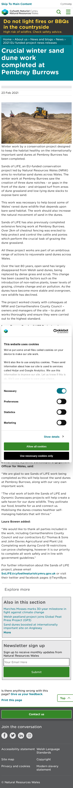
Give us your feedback (26, 694)
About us (21, 39)
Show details (51, 436)
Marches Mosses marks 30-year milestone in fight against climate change (35, 610)
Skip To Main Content (16, 3)
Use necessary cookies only (36, 455)
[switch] (61, 401)
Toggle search (58, 12)
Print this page (11, 700)
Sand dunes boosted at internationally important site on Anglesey (31, 626)
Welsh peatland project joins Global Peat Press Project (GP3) (33, 618)
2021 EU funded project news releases (30, 42)
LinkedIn (21, 735)
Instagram (29, 735)
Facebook (4, 735)
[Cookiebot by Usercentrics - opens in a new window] (59, 331)
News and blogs (41, 39)
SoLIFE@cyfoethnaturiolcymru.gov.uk (28, 573)
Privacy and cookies (15, 766)
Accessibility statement (18, 749)
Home (7, 39)
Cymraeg (66, 3)
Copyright (43, 759)
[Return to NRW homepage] (19, 12)
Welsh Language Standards (48, 750)
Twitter (13, 735)
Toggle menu (68, 12)
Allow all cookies (36, 446)
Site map (7, 759)
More (7, 632)
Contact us (36, 714)
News (59, 39)
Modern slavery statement (47, 767)
